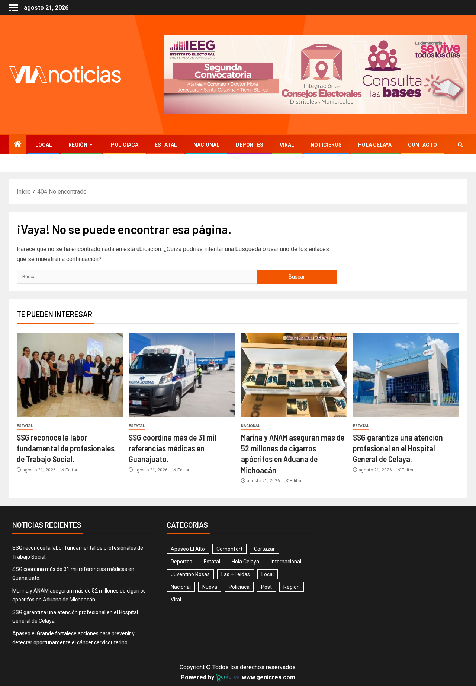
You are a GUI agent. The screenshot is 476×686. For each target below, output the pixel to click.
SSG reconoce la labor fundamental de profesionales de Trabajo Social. (66, 448)
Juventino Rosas (190, 574)
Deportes (249, 145)
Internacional (286, 562)
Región (77, 145)
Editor (71, 470)
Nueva (209, 587)
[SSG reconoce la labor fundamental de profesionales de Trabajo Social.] (70, 375)
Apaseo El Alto (188, 549)
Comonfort (229, 549)
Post (266, 587)
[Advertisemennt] (315, 73)
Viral (287, 145)
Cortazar (264, 549)
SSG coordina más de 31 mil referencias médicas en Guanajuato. (172, 448)
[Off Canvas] (13, 7)
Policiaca (124, 145)
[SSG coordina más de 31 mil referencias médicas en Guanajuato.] (182, 375)
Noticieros (326, 145)
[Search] (460, 144)
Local (43, 145)
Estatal (166, 145)
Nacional (206, 145)
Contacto (422, 145)
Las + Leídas (235, 574)
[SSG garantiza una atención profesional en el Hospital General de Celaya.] (406, 375)
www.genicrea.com (267, 677)
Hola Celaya (375, 145)
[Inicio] (18, 145)
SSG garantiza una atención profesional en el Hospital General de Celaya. (398, 448)
